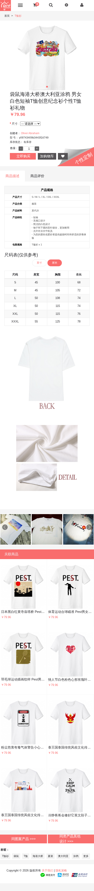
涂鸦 (75, 856)
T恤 (26, 856)
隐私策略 (61, 870)
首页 (7, 15)
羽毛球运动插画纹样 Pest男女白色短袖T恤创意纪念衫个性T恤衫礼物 (23, 679)
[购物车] (35, 5)
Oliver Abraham (30, 133)
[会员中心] (82, 5)
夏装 (50, 856)
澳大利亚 (63, 856)
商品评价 (37, 176)
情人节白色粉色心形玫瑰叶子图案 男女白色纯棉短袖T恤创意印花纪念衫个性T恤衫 (70, 679)
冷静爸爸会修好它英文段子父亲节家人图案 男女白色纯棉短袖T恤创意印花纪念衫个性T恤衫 (70, 815)
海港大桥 (38, 856)
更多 (86, 856)
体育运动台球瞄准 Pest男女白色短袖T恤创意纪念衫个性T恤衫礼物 (70, 612)
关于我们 (47, 870)
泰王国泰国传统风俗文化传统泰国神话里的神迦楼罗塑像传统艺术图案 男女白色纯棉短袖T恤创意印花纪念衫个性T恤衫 (70, 747)
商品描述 (12, 176)
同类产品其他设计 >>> (69, 838)
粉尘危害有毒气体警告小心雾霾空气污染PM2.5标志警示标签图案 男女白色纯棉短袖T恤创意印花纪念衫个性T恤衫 (23, 747)
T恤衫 (18, 15)
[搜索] (51, 5)
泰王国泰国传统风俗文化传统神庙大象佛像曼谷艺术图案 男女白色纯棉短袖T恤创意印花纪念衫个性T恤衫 (23, 815)
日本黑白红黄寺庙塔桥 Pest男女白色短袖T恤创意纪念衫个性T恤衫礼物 (23, 612)
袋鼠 (16, 856)
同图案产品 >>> (23, 839)
